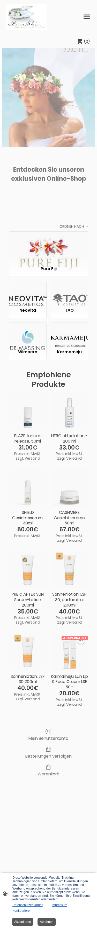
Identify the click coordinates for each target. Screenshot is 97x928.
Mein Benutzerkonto (48, 738)
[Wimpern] (27, 334)
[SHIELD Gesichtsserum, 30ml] (27, 488)
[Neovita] (27, 292)
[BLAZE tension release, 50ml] (27, 411)
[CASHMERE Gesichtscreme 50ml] (69, 488)
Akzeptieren (22, 922)
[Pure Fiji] (48, 246)
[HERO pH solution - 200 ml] (69, 411)
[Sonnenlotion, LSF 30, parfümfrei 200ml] (69, 569)
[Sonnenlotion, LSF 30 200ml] (27, 652)
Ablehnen (47, 922)
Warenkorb (48, 773)
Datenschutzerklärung (27, 905)
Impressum (59, 905)
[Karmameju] (69, 334)
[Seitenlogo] (26, 17)
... (48, 193)
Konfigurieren (22, 911)
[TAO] (69, 292)
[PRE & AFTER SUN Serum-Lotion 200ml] (27, 569)
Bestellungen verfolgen (48, 756)
